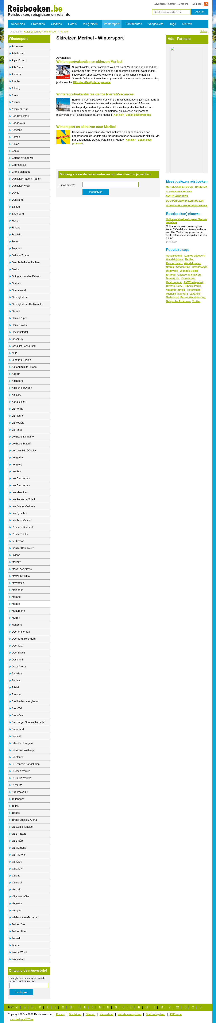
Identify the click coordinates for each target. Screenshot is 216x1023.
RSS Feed (196, 4)
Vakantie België (189, 270)
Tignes (16, 812)
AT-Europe (176, 1014)
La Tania (17, 429)
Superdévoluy (20, 792)
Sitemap (90, 1014)
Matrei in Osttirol (21, 576)
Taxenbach (18, 798)
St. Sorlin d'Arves (21, 778)
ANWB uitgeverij (194, 282)
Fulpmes (17, 248)
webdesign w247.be (21, 1019)
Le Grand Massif (21, 443)
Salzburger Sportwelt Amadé (28, 722)
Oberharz (17, 645)
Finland (16, 227)
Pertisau (16, 680)
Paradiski (17, 673)
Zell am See (19, 924)
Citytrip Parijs (193, 286)
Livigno (16, 555)
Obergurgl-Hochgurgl (24, 638)
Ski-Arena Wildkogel (23, 750)
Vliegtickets (155, 24)
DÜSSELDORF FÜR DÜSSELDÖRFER (186, 205)
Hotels (72, 24)
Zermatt (16, 938)
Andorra (16, 74)
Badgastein (18, 123)
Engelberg (18, 213)
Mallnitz (16, 562)
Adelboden (18, 53)
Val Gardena (19, 847)
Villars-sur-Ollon (21, 896)
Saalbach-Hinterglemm (25, 701)
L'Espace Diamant (22, 527)
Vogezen (17, 903)
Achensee (17, 46)
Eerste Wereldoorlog (193, 297)
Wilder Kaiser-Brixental (25, 917)
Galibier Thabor (21, 255)
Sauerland (18, 729)
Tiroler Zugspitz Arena (24, 819)
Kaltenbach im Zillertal (24, 366)
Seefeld (16, 736)
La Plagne (18, 415)
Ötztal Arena (19, 666)
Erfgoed (171, 274)
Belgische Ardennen (178, 301)
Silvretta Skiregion (22, 743)
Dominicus (173, 278)
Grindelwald (19, 290)
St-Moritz (17, 785)
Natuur (170, 267)
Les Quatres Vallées (23, 506)
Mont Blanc (18, 610)
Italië (14, 353)
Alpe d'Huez (19, 60)
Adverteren (160, 4)
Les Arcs (17, 471)
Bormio (16, 137)
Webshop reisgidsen (129, 1014)
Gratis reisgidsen (155, 1014)
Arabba (16, 81)
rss (206, 4)
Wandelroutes (192, 263)
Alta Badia (18, 67)
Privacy (60, 1014)
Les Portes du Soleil (23, 499)
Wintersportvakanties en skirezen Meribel (89, 62)
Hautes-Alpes (19, 318)
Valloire (16, 875)
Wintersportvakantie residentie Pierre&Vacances (95, 94)
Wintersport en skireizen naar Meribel (86, 127)
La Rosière (18, 422)
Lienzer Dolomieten (23, 548)
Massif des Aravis (22, 569)
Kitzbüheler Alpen (22, 387)
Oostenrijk (17, 659)
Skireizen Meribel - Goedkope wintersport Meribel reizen (35, 8)
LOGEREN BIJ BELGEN (179, 191)
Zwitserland (18, 959)
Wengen (17, 910)
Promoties (38, 24)
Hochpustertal (20, 332)
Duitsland (17, 199)
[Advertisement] (105, 50)
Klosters (16, 394)
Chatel (15, 150)
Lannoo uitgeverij (195, 255)
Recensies (18, 24)
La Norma (17, 408)
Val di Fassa (19, 833)
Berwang (17, 130)
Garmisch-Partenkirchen (26, 262)
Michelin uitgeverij (177, 293)
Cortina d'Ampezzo (23, 157)
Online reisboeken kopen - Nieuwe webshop (186, 221)
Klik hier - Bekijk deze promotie (92, 82)
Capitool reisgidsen (189, 274)
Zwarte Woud (19, 952)
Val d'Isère (18, 840)
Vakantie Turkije (176, 289)
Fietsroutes (194, 289)
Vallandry (17, 868)
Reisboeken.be (32, 31)
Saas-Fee (17, 715)
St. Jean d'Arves (21, 771)
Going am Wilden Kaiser (26, 276)
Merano (16, 596)
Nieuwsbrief (106, 1014)
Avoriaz (16, 102)
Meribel (64, 31)
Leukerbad (18, 541)
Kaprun (16, 373)
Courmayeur (19, 164)
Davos (15, 192)
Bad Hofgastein (21, 116)
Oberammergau (21, 631)
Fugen (15, 241)
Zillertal (16, 945)
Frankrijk (17, 234)
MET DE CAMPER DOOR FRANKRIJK (186, 187)
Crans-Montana (21, 171)
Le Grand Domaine (23, 436)
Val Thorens (19, 854)
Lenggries (17, 457)
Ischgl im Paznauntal (24, 346)
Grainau (16, 283)
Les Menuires (19, 492)
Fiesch (15, 220)
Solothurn (17, 757)
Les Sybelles (19, 513)
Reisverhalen (174, 263)
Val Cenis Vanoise (22, 826)
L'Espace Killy (20, 534)
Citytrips (56, 24)
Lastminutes (134, 24)
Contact (172, 4)
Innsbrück (17, 339)
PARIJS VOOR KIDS (177, 196)
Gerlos (15, 269)
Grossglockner (20, 297)
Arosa (15, 95)
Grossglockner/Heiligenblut (27, 304)
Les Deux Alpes (21, 478)
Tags (173, 24)
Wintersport (111, 24)
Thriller (189, 259)
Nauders (17, 624)
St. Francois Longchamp (26, 764)
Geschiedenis (174, 255)
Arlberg (16, 88)
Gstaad (16, 311)
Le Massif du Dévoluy (24, 450)
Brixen (15, 144)
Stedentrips (183, 267)
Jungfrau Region (21, 360)
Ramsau (17, 694)
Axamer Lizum (20, 109)
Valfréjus (17, 861)
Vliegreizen (90, 24)
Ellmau (16, 206)
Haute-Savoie (20, 325)
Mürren (16, 617)
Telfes (15, 805)
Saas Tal (17, 708)
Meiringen (17, 589)
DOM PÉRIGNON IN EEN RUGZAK (185, 201)
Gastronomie (174, 282)
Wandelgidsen (175, 259)
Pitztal (15, 687)
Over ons (183, 4)
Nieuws (187, 24)
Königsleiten (19, 401)
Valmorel (17, 882)
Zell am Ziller (19, 931)
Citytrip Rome (174, 286)
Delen (203, 31)
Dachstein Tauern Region (26, 178)
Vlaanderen (188, 278)
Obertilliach (18, 652)
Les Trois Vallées (21, 520)
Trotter (196, 301)
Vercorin (16, 889)
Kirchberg (17, 380)
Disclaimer (75, 1014)
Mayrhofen (18, 582)
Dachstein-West (21, 185)
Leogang (17, 464)
